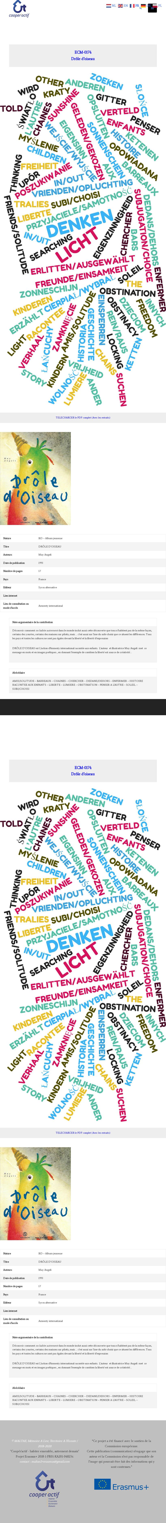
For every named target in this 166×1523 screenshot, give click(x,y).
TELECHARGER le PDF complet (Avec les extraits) (83, 417)
